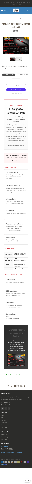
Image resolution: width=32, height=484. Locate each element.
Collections (4, 422)
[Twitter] (2, 408)
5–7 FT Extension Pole (22, 75)
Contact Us (4, 427)
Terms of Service (5, 434)
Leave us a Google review (16, 452)
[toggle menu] (1, 10)
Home (6, 18)
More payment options (16, 93)
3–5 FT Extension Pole (9, 75)
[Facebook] (9, 408)
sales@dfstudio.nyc (7, 404)
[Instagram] (6, 408)
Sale (2, 417)
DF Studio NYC (8, 459)
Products (3, 420)
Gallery (3, 425)
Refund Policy (4, 437)
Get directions (5, 452)
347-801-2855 (16, 5)
